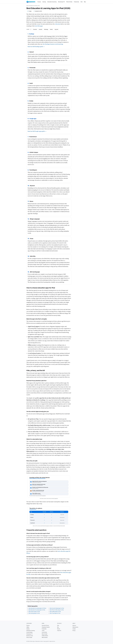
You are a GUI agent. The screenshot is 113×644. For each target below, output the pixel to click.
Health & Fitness (45, 635)
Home (27, 5)
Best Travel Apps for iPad (55, 613)
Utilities (27, 627)
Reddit (51, 29)
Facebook (35, 29)
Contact (74, 628)
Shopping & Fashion (46, 627)
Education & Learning (51, 1)
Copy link (56, 29)
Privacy (74, 630)
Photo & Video (69, 1)
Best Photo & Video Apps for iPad (57, 609)
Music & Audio (44, 633)
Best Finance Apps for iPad (34, 611)
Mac (85, 1)
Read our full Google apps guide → (37, 131)
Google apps (32, 118)
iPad (81, 1)
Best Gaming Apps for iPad (34, 613)
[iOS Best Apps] (30, 2)
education (57, 24)
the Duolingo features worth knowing (53, 44)
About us (74, 625)
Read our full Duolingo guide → (36, 46)
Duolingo (31, 34)
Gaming (44, 1)
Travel (43, 630)
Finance (39, 1)
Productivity (76, 1)
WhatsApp (46, 29)
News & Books (44, 637)
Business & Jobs (29, 635)
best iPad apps (39, 26)
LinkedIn (40, 29)
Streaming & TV (61, 1)
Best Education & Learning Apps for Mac (37, 609)
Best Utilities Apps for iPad (55, 611)
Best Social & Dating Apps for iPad (57, 608)
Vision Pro (59, 630)
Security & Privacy (45, 625)
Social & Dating (29, 632)
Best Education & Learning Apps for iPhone (37, 608)
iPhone (58, 628)
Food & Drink (44, 632)
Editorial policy (75, 627)
